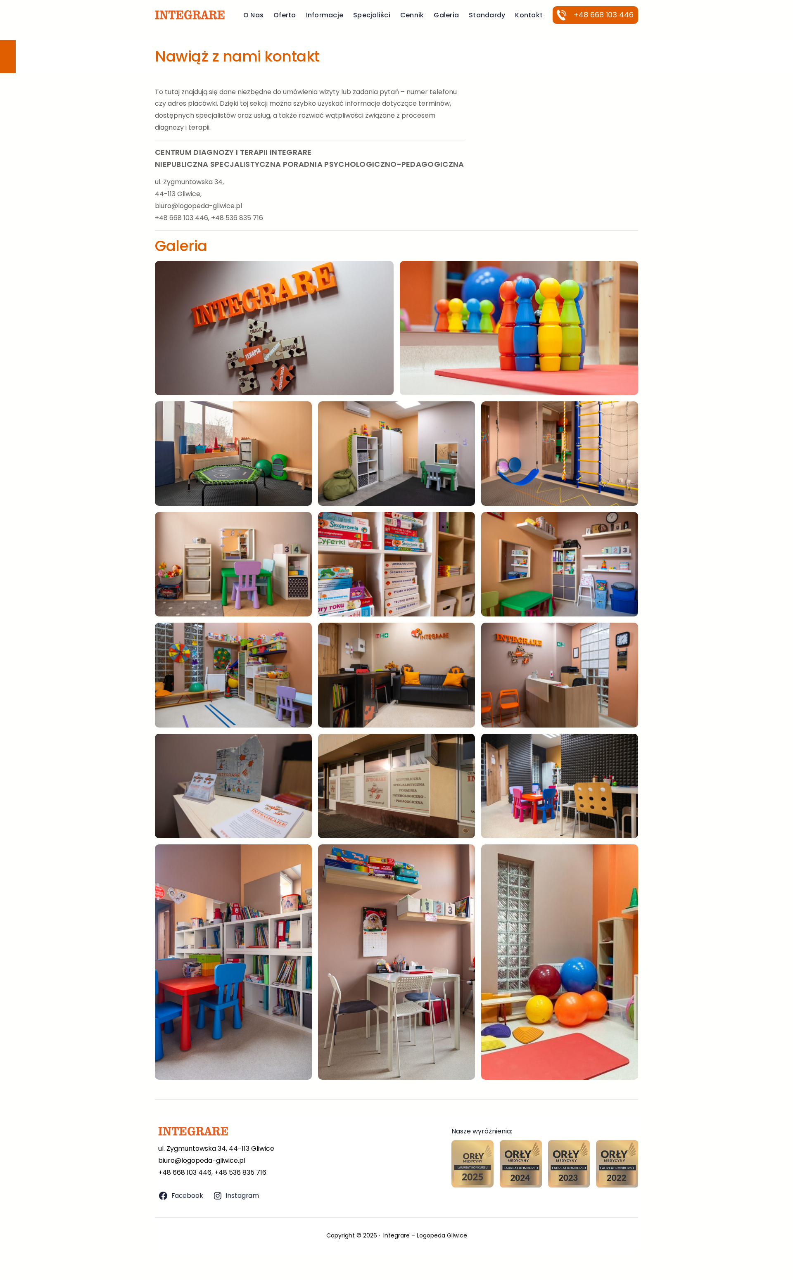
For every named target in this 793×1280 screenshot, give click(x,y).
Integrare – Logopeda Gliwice (425, 1235)
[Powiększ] (383, 272)
